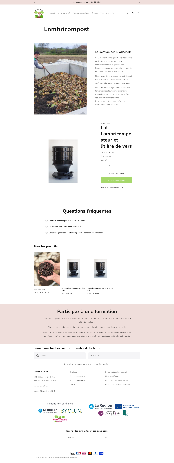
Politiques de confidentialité (116, 380)
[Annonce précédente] (34, 2)
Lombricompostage (77, 380)
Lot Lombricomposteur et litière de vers (73, 289)
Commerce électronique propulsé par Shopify (62, 457)
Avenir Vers (43, 457)
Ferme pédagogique (77, 376)
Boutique (73, 372)
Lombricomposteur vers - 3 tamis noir (100, 289)
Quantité (104, 160)
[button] (127, 13)
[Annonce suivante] (139, 2)
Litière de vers (39, 289)
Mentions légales (112, 376)
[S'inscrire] (105, 437)
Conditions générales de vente (117, 384)
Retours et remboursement (116, 372)
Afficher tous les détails (110, 187)
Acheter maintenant (116, 180)
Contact (73, 384)
